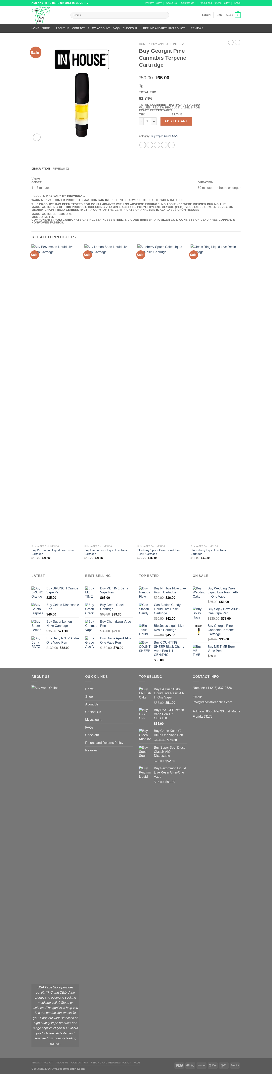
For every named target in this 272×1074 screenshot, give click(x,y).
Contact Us (187, 2)
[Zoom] (37, 137)
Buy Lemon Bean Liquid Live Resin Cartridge (106, 551)
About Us (171, 2)
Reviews (197, 28)
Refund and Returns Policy (214, 2)
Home (35, 28)
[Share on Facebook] (142, 145)
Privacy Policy (153, 2)
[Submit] (165, 15)
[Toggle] (131, 696)
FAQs (237, 2)
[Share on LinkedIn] (171, 145)
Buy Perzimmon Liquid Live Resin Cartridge (52, 551)
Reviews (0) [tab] (61, 168)
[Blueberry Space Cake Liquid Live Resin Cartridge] (162, 393)
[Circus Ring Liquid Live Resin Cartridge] (215, 393)
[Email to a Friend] (157, 145)
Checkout (130, 28)
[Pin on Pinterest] (164, 145)
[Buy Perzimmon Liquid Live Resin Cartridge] (56, 393)
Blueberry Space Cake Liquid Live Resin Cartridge (158, 551)
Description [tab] (40, 168)
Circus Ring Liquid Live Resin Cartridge (209, 551)
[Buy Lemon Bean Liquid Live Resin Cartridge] (109, 393)
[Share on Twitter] (150, 145)
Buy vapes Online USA (167, 44)
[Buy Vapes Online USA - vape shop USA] (48, 15)
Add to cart (176, 121)
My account (101, 28)
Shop (46, 28)
